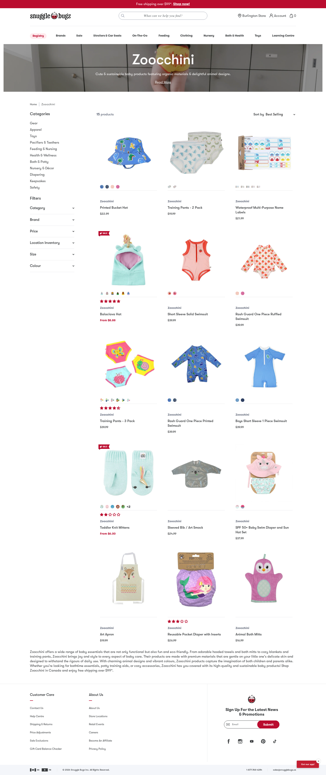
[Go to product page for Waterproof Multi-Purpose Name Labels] (264, 153)
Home (33, 104)
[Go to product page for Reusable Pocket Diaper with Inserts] (196, 579)
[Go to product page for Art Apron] (128, 579)
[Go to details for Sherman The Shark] (237, 187)
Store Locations (98, 716)
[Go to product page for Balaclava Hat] (128, 259)
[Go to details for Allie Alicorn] (102, 293)
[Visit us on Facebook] (228, 741)
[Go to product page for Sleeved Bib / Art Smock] (196, 472)
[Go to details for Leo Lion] (112, 293)
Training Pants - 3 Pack (117, 421)
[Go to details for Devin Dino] (118, 293)
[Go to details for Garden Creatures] (102, 400)
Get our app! (307, 764)
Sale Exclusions (39, 740)
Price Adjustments (40, 732)
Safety (35, 187)
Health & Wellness (43, 155)
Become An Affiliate (100, 740)
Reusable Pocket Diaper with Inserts (194, 634)
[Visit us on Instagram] (240, 741)
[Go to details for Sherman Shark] (112, 506)
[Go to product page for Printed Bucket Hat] (128, 153)
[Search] (123, 16)
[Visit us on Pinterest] (263, 741)
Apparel (36, 130)
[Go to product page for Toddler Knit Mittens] (128, 472)
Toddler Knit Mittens (115, 528)
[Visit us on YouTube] (251, 741)
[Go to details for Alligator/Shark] (169, 187)
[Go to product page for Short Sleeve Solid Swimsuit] (196, 259)
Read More (163, 82)
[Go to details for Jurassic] (123, 400)
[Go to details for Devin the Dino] (102, 187)
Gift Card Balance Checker (46, 748)
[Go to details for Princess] (128, 400)
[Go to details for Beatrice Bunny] (107, 506)
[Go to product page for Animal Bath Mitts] (264, 579)
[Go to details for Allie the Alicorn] (237, 506)
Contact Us (36, 708)
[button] (110, 301)
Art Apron (107, 634)
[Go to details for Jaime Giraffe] (123, 293)
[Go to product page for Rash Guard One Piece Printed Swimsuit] (196, 366)
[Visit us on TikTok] (275, 741)
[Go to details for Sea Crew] (107, 400)
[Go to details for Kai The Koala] (242, 187)
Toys (33, 136)
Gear (33, 123)
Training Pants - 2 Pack (185, 208)
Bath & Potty (39, 162)
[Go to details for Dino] (237, 400)
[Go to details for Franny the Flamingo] (242, 506)
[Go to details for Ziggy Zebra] (128, 293)
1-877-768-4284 (254, 770)
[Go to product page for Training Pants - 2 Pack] (196, 153)
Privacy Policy (97, 748)
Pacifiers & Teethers (44, 142)
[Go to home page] (50, 16)
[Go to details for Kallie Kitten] (107, 293)
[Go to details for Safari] (118, 400)
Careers (93, 732)
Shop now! (181, 4)
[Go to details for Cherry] (118, 187)
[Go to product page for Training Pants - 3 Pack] (128, 366)
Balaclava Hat (110, 314)
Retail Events (96, 724)
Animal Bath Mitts (249, 634)
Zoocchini (107, 201)
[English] (35, 769)
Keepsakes (38, 181)
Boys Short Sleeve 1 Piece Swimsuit (261, 421)
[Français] (47, 769)
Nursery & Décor (42, 168)
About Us (94, 708)
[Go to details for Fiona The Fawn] (253, 187)
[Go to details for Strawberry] (112, 187)
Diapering (37, 175)
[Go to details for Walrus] (242, 400)
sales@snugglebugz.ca (284, 770)
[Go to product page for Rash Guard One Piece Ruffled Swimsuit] (264, 259)
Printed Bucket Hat (114, 208)
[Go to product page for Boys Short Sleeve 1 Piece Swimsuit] (264, 366)
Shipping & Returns (41, 724)
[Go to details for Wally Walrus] (107, 187)
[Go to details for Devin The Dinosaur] (248, 187)
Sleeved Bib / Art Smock (185, 528)
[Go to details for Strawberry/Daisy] (175, 187)
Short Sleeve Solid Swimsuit (188, 314)
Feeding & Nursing (43, 149)
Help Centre (37, 716)
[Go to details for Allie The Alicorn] (258, 187)
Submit (268, 724)
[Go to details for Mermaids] (112, 400)
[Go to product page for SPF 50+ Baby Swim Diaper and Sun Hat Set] (264, 472)
